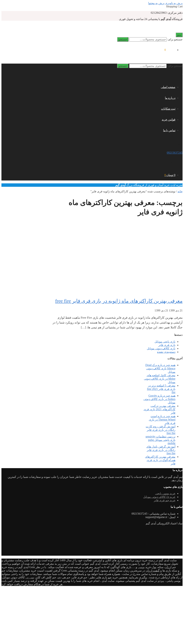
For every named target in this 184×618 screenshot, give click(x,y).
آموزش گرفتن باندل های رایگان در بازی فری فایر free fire (160, 450)
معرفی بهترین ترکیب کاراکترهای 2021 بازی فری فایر (159, 409)
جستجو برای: (175, 39)
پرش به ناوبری (174, 3)
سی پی (30, 577)
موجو (161, 580)
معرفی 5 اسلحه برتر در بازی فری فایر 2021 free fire (161, 389)
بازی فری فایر (166, 345)
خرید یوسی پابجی (165, 493)
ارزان (168, 567)
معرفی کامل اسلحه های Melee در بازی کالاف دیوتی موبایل (159, 379)
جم (110, 577)
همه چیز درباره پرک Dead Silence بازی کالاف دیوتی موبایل (160, 368)
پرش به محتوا (156, 3)
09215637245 (175, 152)
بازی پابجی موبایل (165, 341)
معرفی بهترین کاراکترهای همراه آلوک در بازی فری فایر (160, 460)
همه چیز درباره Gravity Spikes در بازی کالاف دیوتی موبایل (159, 399)
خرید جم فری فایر (164, 500)
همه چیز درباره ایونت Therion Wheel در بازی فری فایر (162, 420)
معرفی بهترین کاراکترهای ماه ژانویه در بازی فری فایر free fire (119, 301)
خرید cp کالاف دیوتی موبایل (159, 496)
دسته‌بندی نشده (166, 351)
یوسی (141, 567)
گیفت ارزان (153, 570)
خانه (180, 191)
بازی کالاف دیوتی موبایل (161, 348)
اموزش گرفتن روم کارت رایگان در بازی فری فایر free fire (160, 430)
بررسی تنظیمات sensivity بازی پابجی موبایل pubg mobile (160, 440)
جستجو (123, 39)
